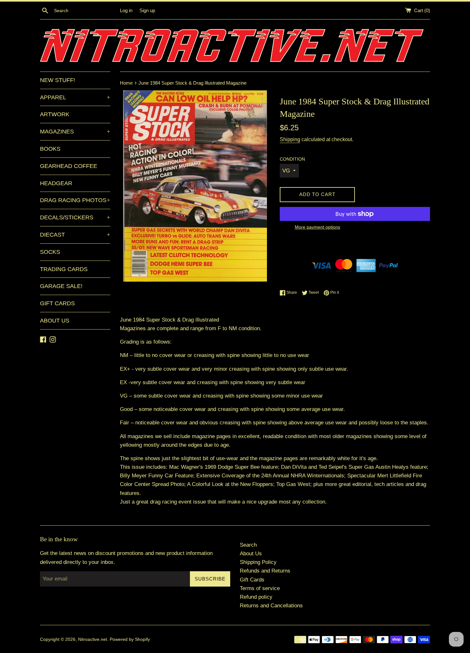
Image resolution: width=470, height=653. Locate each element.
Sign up (147, 10)
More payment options (317, 227)
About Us (251, 553)
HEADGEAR (56, 183)
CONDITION (292, 159)
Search (248, 545)
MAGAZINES (75, 131)
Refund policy (256, 597)
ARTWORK (54, 114)
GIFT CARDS (57, 303)
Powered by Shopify (130, 639)
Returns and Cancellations (271, 606)
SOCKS (50, 252)
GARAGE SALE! (61, 286)
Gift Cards (252, 580)
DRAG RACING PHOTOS (75, 200)
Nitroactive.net (92, 639)
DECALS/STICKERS (75, 217)
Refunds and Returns (265, 571)
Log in (126, 10)
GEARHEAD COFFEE (68, 166)
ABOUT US (54, 320)
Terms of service (260, 588)
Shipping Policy (258, 562)
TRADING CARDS (64, 269)
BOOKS (50, 149)
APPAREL (75, 97)
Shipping (290, 139)
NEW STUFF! (57, 80)
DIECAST (75, 235)
